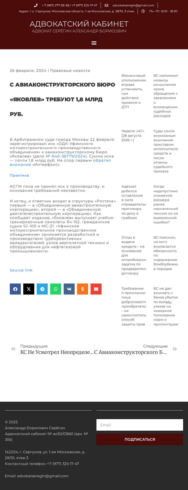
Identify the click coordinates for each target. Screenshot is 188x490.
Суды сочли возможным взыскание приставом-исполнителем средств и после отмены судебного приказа (166, 151)
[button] (94, 43)
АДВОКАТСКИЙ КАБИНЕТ (79, 23)
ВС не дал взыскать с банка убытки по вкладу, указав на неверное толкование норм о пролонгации (165, 306)
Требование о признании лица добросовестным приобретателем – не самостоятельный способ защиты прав (137, 306)
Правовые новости (70, 70)
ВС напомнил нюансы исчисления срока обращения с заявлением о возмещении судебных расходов (165, 95)
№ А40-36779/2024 (65, 156)
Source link (21, 270)
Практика (19, 175)
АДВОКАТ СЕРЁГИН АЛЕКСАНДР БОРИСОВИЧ (79, 31)
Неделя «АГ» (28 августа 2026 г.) (132, 135)
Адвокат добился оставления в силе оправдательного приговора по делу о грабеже (137, 202)
